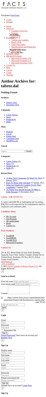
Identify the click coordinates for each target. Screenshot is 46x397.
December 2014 (12, 105)
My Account (11, 216)
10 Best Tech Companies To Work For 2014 (24, 178)
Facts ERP (10, 38)
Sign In (4, 333)
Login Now (27, 385)
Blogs (8, 223)
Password (5, 325)
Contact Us (10, 65)
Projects (14, 33)
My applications (12, 221)
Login (9, 20)
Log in (9, 134)
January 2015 (11, 102)
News (8, 117)
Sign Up (5, 383)
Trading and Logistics (20, 40)
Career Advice (12, 115)
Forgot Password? (8, 335)
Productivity (11, 119)
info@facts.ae (6, 262)
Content (4, 293)
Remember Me (10, 330)
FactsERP (10, 236)
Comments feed (12, 139)
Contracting (16, 49)
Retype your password (10, 378)
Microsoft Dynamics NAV (22, 63)
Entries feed (11, 136)
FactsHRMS (11, 238)
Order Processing (18, 45)
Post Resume (11, 219)
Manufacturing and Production (23, 47)
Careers (9, 70)
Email (3, 320)
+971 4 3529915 (7, 264)
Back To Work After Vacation (18, 183)
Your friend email (8, 284)
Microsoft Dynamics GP (21, 61)
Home (8, 26)
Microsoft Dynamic (14, 56)
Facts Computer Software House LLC (23, 266)
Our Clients (16, 35)
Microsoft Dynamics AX (21, 58)
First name (5, 355)
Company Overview (19, 31)
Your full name (7, 281)
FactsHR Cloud (12, 54)
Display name (6, 350)
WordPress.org (12, 141)
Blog (8, 67)
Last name (5, 360)
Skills (8, 122)
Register (9, 22)
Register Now (6, 338)
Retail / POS (16, 42)
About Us (10, 29)
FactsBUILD (11, 240)
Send (4, 307)
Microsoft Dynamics (14, 243)
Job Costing (16, 51)
